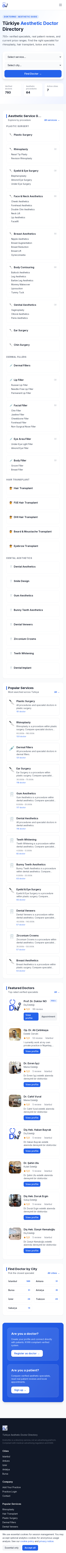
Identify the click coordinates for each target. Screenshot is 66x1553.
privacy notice (46, 1541)
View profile (29, 1016)
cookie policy (27, 1541)
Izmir (4, 1465)
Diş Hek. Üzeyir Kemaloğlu (39, 1229)
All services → (52, 120)
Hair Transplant (10, 1513)
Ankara (6, 1460)
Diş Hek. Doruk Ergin (36, 1196)
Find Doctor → (33, 73)
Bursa (5, 1473)
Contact (6, 1496)
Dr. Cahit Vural (32, 1096)
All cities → (54, 1273)
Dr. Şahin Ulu (31, 1163)
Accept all (30, 1547)
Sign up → (20, 1390)
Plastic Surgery (10, 1518)
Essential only (12, 1547)
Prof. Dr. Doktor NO (35, 1001)
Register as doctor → (27, 1353)
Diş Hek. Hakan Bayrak (37, 1129)
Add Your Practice (11, 1487)
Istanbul (6, 1456)
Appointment (48, 1016)
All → (57, 692)
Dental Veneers (10, 1526)
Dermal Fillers (9, 1522)
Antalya (6, 1469)
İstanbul (49, 1038)
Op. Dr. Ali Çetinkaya (36, 1030)
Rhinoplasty (8, 1509)
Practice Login (9, 1491)
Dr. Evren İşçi (31, 1063)
